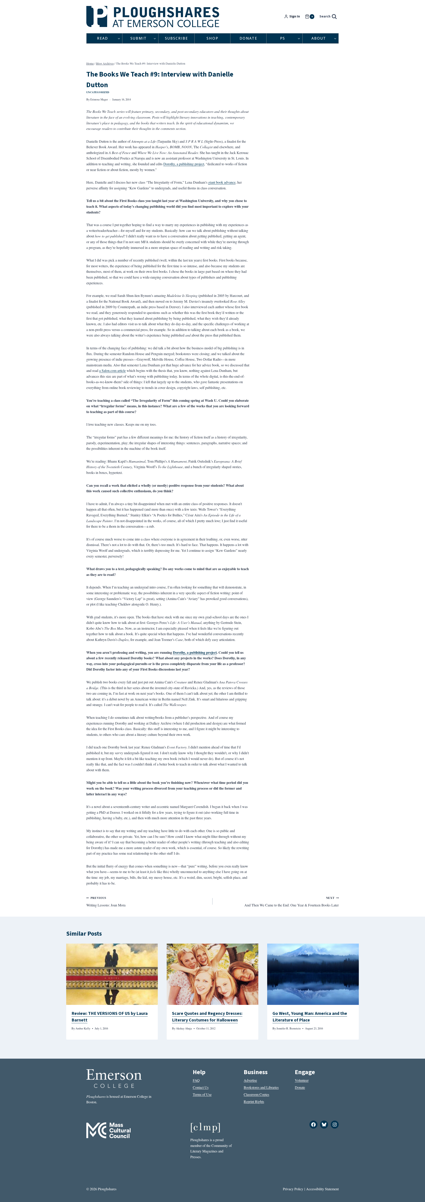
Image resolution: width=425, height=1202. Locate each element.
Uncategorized (97, 92)
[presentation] (112, 974)
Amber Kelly (82, 1028)
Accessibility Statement (322, 1189)
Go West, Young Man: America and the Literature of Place (309, 1016)
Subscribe (176, 38)
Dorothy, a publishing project (183, 164)
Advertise (250, 1080)
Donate (248, 38)
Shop (212, 38)
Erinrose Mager (99, 99)
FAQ (196, 1080)
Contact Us (201, 1087)
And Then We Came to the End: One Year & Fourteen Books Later (291, 901)
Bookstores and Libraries (261, 1087)
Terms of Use (202, 1094)
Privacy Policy (293, 1189)
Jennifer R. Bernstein (288, 1028)
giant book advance (222, 182)
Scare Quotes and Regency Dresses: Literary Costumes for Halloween (207, 1016)
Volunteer (302, 1080)
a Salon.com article (112, 370)
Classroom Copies (256, 1094)
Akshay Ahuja (184, 1028)
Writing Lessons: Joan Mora (106, 901)
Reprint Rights (254, 1101)
